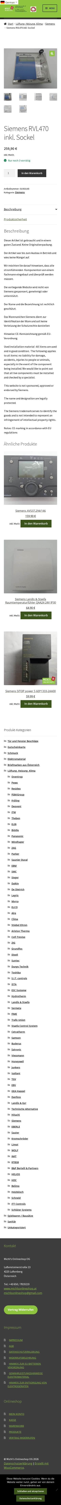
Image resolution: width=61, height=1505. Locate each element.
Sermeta (16, 1008)
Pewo (15, 782)
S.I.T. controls (19, 978)
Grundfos (17, 948)
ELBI (14, 824)
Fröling (15, 800)
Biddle (15, 830)
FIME (14, 1014)
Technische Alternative (25, 1109)
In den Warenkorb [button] (36, 523)
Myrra (15, 901)
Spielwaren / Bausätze (20, 1215)
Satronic (16, 1049)
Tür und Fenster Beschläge (23, 741)
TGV (14, 1079)
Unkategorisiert (17, 1227)
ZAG (14, 847)
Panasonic (17, 836)
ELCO (15, 907)
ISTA (14, 984)
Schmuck (13, 753)
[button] (52, 53)
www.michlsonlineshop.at (20, 1288)
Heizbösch (18, 1192)
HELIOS (16, 1174)
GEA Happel (18, 1091)
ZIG (13, 942)
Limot (15, 1144)
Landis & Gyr (19, 1103)
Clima (15, 919)
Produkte (15, 1431)
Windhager (18, 842)
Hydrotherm (19, 996)
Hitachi (16, 1114)
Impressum (16, 1340)
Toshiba (16, 972)
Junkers (16, 1067)
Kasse (12, 1420)
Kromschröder (20, 1138)
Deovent (16, 806)
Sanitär (12, 1221)
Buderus (16, 1043)
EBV (14, 1085)
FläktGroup (18, 794)
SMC (14, 871)
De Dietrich (18, 889)
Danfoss (16, 1097)
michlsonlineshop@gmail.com (23, 1293)
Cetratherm (18, 1031)
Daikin (15, 883)
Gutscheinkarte (16, 747)
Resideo (16, 788)
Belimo (15, 1186)
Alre (14, 913)
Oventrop (17, 776)
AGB (11, 1346)
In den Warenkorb (32, 173)
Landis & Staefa (20, 1002)
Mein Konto (16, 1414)
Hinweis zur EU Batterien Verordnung (24, 1365)
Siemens (50, 23)
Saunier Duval (20, 859)
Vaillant (16, 1073)
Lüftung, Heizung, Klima (29, 23)
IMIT (14, 1156)
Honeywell (18, 1061)
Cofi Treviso (18, 937)
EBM (14, 865)
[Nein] (56, 1489)
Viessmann (18, 1055)
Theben (16, 818)
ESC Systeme (19, 990)
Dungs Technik (20, 966)
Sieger (15, 877)
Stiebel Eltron (19, 925)
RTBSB (15, 1162)
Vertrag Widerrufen (21, 1310)
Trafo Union (18, 1019)
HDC (14, 1180)
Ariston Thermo (21, 931)
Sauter (15, 1132)
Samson (16, 1037)
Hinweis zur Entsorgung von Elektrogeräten (27, 1384)
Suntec (15, 960)
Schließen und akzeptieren (30, 1491)
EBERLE (16, 1126)
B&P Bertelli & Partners (25, 1168)
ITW (14, 812)
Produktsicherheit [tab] (15, 219)
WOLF (15, 1150)
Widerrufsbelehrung (22, 1357)
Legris (15, 895)
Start (10, 23)
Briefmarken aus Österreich (23, 765)
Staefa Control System (24, 1025)
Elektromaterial (17, 759)
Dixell (15, 954)
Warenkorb (16, 1426)
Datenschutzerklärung (24, 1351)
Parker (15, 853)
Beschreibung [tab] (13, 209)
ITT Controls (19, 1203)
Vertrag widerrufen (22, 1437)
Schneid (16, 1197)
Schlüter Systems (22, 1209)
